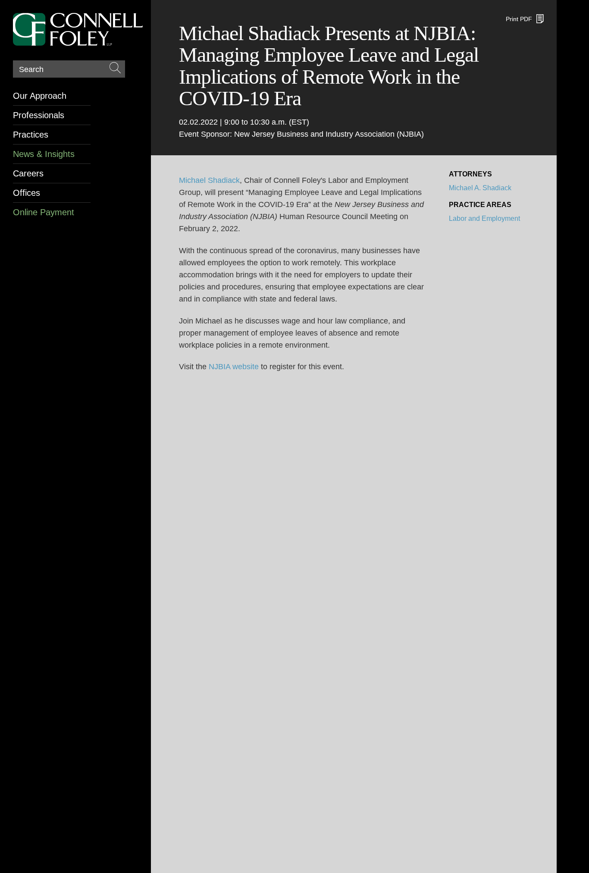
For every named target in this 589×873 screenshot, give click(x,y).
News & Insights (44, 154)
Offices (26, 193)
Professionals (38, 115)
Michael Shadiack (209, 180)
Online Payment (43, 212)
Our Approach (39, 95)
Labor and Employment (484, 218)
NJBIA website (234, 366)
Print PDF (519, 19)
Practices (30, 134)
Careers (28, 173)
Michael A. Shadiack (480, 188)
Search (31, 69)
